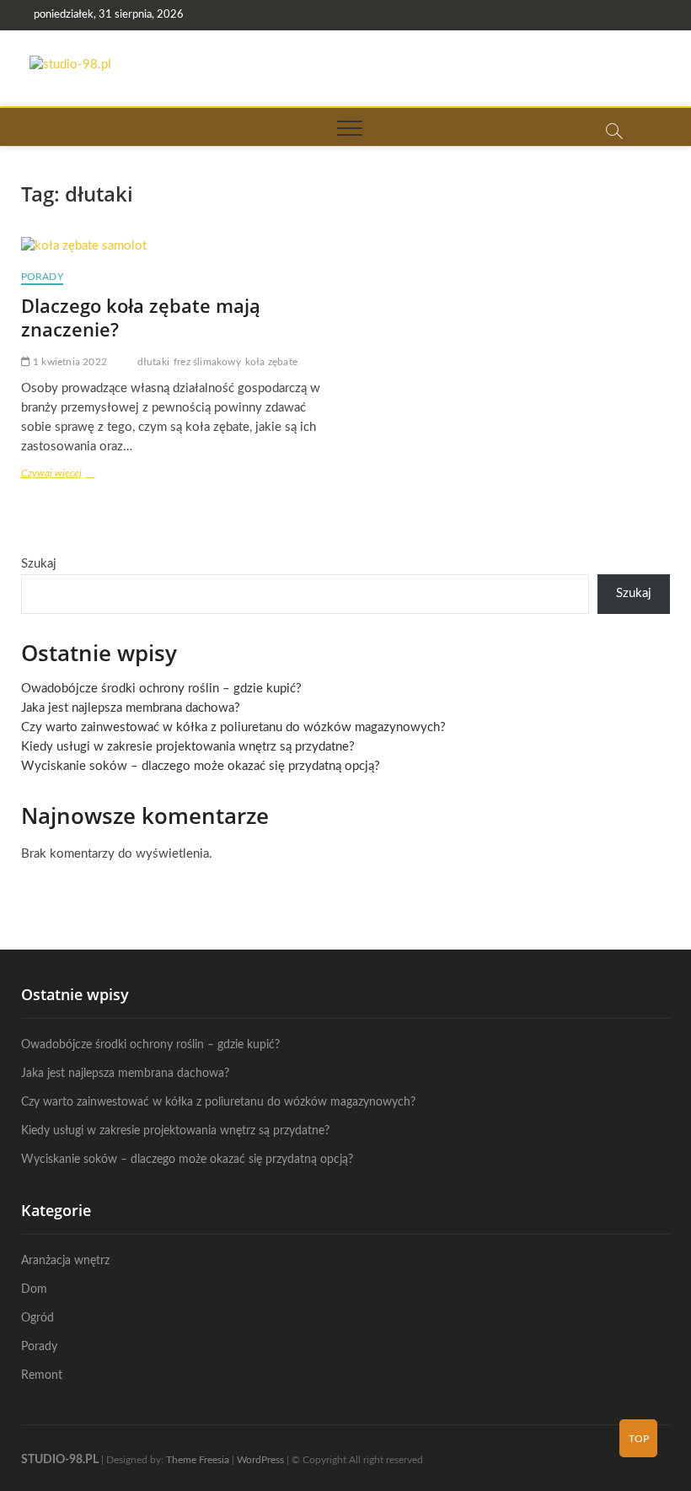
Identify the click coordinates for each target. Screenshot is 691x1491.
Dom (34, 1289)
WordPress (260, 1460)
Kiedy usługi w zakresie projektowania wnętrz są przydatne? (188, 746)
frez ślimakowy (207, 362)
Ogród (37, 1318)
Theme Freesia (197, 1460)
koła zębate (271, 362)
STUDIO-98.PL (60, 1460)
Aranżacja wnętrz (65, 1261)
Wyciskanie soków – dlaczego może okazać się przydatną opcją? (200, 766)
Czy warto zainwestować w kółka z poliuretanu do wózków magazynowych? (233, 727)
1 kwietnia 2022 (68, 362)
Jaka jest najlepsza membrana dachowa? (130, 708)
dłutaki (153, 362)
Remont (41, 1375)
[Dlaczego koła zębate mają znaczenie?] (177, 246)
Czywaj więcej (73, 475)
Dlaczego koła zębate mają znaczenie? (140, 317)
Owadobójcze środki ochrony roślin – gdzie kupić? (161, 688)
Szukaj (38, 563)
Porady (42, 277)
